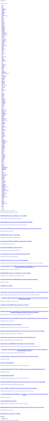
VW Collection (4, 201)
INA (2, 88)
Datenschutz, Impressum (5, 418)
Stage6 (2, 178)
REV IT (3, 151)
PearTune (3, 133)
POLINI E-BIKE (4, 140)
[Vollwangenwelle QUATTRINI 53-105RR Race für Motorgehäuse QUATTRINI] (10, 237)
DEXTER (3, 48)
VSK (2, 199)
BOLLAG (3, 26)
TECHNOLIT (3, 185)
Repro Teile (3, 150)
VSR (2, 200)
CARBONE (3, 31)
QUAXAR (3, 144)
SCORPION (3, 157)
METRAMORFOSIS (4, 113)
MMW (2, 117)
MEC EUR (3, 112)
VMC (2, 198)
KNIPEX (3, 97)
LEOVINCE (3, 103)
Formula (3, 67)
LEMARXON (3, 102)
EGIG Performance (4, 56)
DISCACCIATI (4, 49)
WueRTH (3, 202)
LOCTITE (3, 106)
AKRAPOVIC (4, 12)
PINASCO (3, 136)
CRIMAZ (3, 42)
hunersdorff (3, 86)
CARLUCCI (3, 32)
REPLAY (3, 149)
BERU (3, 22)
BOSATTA (3, 27)
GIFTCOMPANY (4, 72)
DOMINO (3, 51)
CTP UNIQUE (4, 43)
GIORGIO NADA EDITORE (5, 73)
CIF (2, 38)
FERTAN (3, 65)
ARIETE (3, 13)
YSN (2, 204)
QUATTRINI (3, 143)
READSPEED (3, 147)
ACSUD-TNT (3, 8)
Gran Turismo (3, 77)
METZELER (3, 114)
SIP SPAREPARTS (4, 169)
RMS (2, 152)
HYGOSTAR (3, 87)
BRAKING (3, 28)
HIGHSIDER (3, 83)
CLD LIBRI (3, 40)
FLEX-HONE (3, 66)
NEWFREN (3, 123)
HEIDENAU (3, 81)
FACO (2, 61)
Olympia (3, 127)
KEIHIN (3, 95)
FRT (2, 69)
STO (2, 180)
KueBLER (3, 100)
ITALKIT (3, 89)
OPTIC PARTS (4, 129)
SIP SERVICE (3, 168)
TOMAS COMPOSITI (5, 186)
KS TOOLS (3, 99)
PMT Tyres (3, 139)
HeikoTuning (3, 82)
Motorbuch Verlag (4, 119)
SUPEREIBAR (4, 181)
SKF (2, 171)
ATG (2, 16)
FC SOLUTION (4, 64)
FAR (2, 63)
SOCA (3, 173)
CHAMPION (3, 37)
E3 (2, 55)
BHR (2, 24)
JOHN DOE (3, 94)
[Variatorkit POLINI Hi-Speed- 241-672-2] (5, 397)
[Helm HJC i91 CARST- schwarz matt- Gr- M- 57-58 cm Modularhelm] (9, 256)
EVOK (3, 58)
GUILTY (3, 79)
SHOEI (3, 161)
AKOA (3, 11)
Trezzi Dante (3, 188)
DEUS (2, 47)
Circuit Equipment (4, 39)
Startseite (3, 209)
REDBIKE (3, 148)
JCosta (2, 91)
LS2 (2, 107)
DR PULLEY (3, 53)
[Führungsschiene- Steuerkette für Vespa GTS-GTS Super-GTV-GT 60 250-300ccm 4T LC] (11, 333)
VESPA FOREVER (4, 193)
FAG (2, 62)
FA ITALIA (3, 59)
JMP (2, 92)
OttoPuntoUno (3, 130)
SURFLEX (3, 182)
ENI (2, 57)
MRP (2, 121)
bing (14, 420)
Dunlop (3, 54)
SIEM (2, 162)
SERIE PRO (3, 159)
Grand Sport (3, 78)
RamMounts (3, 146)
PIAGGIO (3, 135)
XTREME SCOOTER (4, 203)
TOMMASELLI (4, 187)
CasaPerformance (4, 33)
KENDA (3, 96)
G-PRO (3, 70)
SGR (2, 160)
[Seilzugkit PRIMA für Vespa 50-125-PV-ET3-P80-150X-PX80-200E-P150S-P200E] (10, 218)
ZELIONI (3, 206)
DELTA (3, 46)
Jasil (2, 90)
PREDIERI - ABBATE (5, 141)
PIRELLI (3, 137)
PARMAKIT (3, 132)
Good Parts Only (4, 75)
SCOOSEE (3, 155)
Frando (3, 68)
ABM (2, 7)
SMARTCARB (4, 172)
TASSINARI (3, 183)
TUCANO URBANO (4, 189)
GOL (2, 74)
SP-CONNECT (4, 175)
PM (2, 138)
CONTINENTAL (4, 41)
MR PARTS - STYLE (4, 120)
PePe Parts (3, 134)
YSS (2, 205)
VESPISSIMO (3, 195)
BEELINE (3, 20)
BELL (2, 21)
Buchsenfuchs (3, 29)
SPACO (3, 176)
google (13, 420)
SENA (2, 158)
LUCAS (3, 108)
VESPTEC (3, 196)
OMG (2, 128)
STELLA (3, 179)
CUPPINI (3, 44)
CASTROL (3, 34)
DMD (2, 50)
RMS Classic (3, 153)
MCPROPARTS (4, 111)
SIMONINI (3, 163)
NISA (2, 125)
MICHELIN (3, 115)
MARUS (3, 109)
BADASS (3, 17)
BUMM (3, 30)
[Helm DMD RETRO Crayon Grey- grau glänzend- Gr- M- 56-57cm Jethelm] (10, 269)
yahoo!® (17, 420)
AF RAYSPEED (4, 9)
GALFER (3, 71)
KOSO (3, 98)
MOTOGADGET (4, 118)
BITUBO (3, 25)
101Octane (3, 5)
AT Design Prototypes (4, 15)
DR (2, 52)
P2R (2, 131)
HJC (2, 84)
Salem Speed (3, 154)
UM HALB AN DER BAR (5, 190)
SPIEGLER (3, 177)
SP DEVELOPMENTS (5, 174)
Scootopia (3, 156)
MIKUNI (3, 116)
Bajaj (2, 18)
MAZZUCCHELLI (4, 110)
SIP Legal (3, 166)
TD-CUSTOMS (4, 184)
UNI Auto (3, 191)
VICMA (3, 197)
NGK (2, 124)
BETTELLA (3, 23)
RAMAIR (3, 145)
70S (2, 6)
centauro (3, 36)
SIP (2, 164)
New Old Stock (4, 122)
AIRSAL (3, 10)
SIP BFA (3, 165)
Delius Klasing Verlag (4, 45)
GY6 (2, 80)
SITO (2, 170)
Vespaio (3, 194)
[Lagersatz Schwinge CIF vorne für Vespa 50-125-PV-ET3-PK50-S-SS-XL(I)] (10, 250)
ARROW (3, 14)
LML (2, 105)
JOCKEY (3, 93)
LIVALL (3, 104)
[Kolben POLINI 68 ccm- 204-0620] (4, 371)
